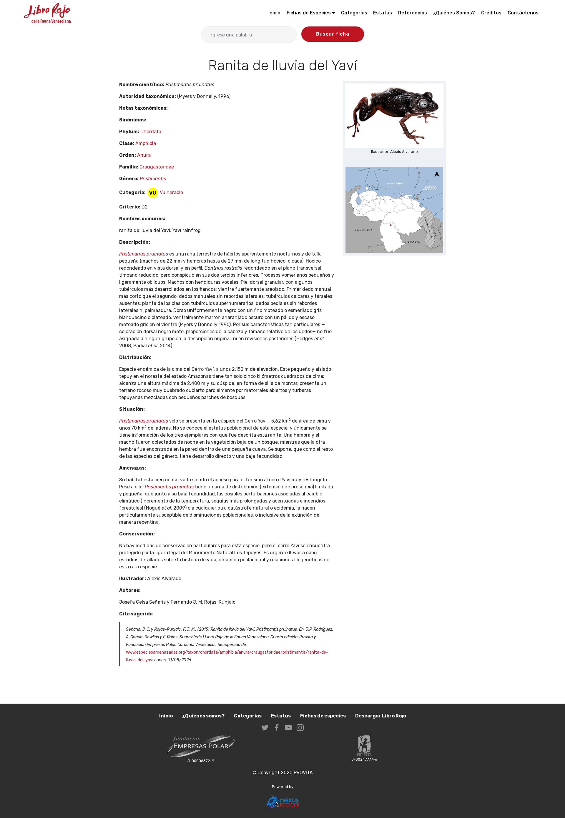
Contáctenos (523, 13)
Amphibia (145, 143)
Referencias (412, 13)
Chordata (150, 131)
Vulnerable (171, 192)
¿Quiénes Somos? (454, 13)
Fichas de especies (323, 716)
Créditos (491, 13)
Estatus (382, 13)
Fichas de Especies (309, 13)
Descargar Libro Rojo (380, 716)
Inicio (274, 13)
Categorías (354, 13)
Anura (144, 155)
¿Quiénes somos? (203, 716)
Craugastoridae (156, 167)
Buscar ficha (332, 34)
